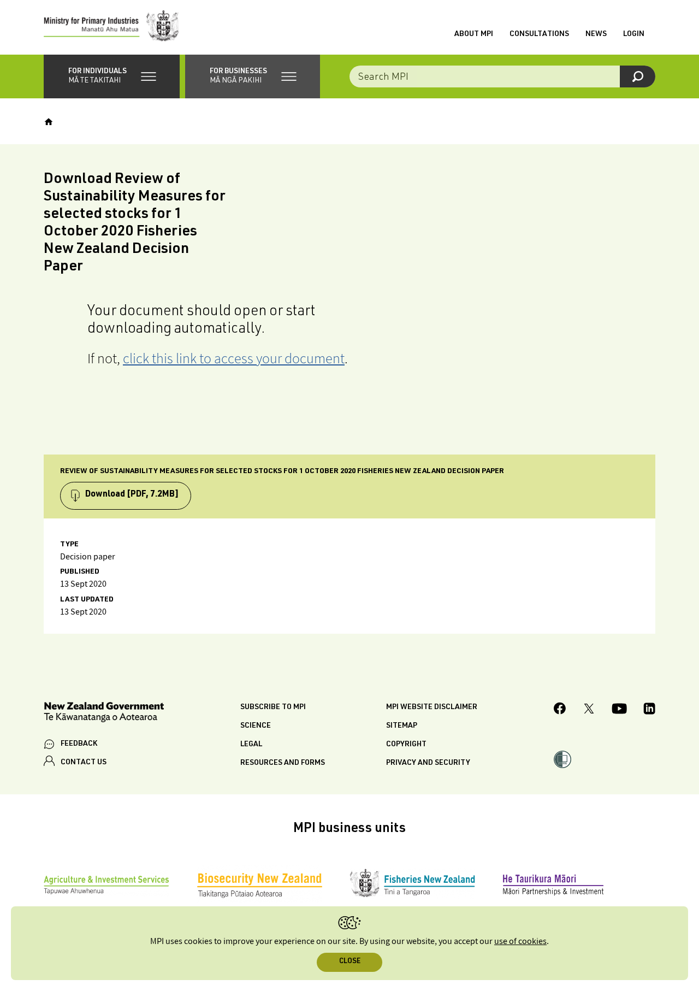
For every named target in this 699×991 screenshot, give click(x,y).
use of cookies (520, 941)
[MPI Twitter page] (589, 710)
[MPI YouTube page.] (619, 710)
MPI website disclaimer (431, 707)
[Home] (49, 122)
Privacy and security (428, 763)
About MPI (473, 34)
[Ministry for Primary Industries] (111, 27)
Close (349, 961)
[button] (112, 76)
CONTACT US (83, 762)
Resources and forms (282, 763)
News (596, 34)
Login (633, 34)
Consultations (539, 34)
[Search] (637, 76)
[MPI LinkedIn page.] (649, 710)
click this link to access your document (234, 358)
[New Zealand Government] (104, 713)
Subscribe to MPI (273, 707)
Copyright (406, 744)
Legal (251, 744)
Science (255, 726)
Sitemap (401, 726)
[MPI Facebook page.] (560, 710)
